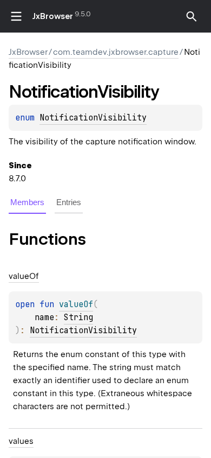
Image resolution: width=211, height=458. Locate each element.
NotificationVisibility (93, 117)
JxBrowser (52, 16)
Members (27, 202)
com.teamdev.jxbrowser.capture (116, 52)
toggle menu (16, 16)
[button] (191, 16)
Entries (68, 202)
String (78, 317)
